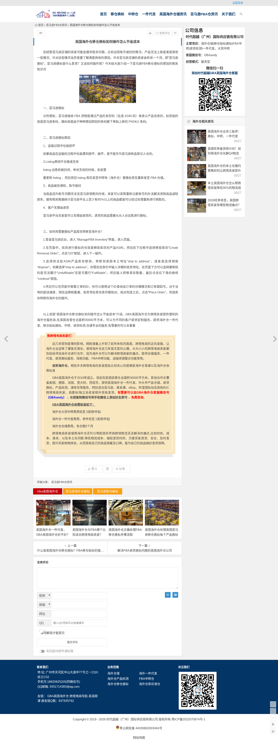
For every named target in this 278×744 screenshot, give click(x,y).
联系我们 (42, 667)
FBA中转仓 (146, 678)
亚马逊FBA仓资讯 (204, 14)
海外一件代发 (148, 673)
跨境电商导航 (79, 696)
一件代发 (149, 14)
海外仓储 (113, 673)
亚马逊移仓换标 (107, 491)
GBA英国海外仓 (58, 696)
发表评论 (164, 33)
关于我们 (228, 14)
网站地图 (139, 737)
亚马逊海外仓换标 (78, 491)
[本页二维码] (273, 731)
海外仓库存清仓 (149, 684)
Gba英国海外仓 (47, 491)
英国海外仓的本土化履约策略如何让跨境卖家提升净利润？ (224, 170)
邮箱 (44, 605)
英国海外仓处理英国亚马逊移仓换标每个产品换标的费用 (161, 534)
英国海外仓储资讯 (173, 14)
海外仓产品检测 (118, 678)
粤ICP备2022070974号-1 (188, 719)
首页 (103, 14)
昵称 (44, 596)
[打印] (150, 33)
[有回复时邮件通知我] (42, 651)
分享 (122, 468)
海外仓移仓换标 (118, 684)
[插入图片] (175, 595)
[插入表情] (168, 595)
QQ (41, 623)
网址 (42, 613)
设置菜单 (237, 2)
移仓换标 (117, 14)
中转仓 (133, 14)
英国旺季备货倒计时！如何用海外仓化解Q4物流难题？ (224, 153)
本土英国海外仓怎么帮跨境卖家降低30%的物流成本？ (224, 187)
